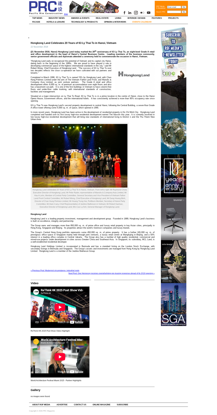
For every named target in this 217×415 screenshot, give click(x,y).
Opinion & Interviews (115, 22)
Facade (36, 22)
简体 (66, 14)
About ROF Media (41, 405)
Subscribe (122, 405)
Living (118, 18)
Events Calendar (142, 22)
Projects (173, 18)
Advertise (62, 405)
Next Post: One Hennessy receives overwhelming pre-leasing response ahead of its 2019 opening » (111, 273)
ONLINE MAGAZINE (101, 405)
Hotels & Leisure (56, 22)
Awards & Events (80, 18)
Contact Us (80, 405)
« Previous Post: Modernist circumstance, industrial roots (55, 270)
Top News (37, 18)
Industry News (57, 18)
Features (157, 18)
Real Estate (102, 18)
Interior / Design (136, 18)
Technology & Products (84, 22)
